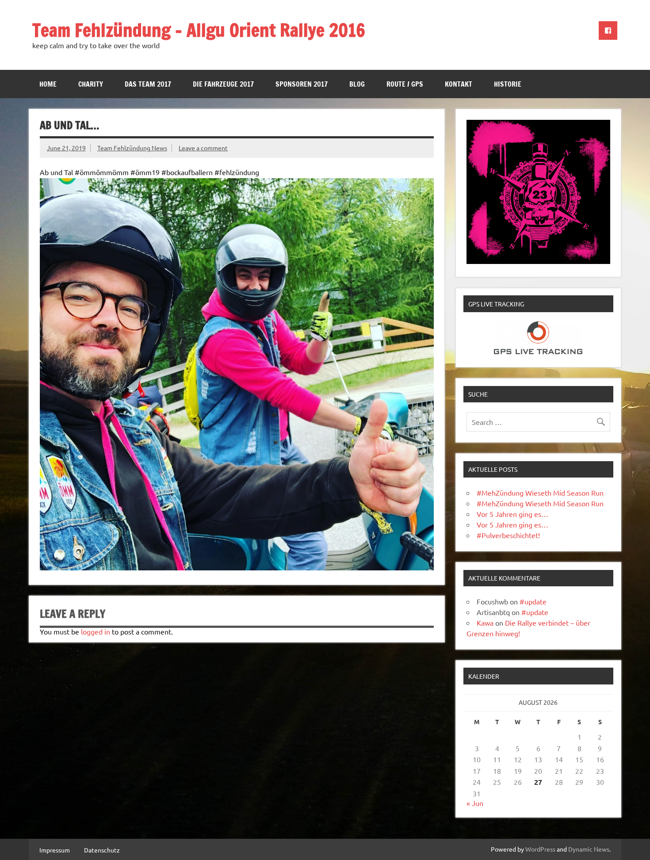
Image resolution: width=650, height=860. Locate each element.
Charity (90, 84)
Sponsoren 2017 (301, 84)
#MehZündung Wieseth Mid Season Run (540, 492)
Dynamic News (588, 849)
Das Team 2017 (148, 84)
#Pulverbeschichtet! (508, 535)
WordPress (540, 849)
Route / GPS (404, 84)
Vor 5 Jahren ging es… (512, 513)
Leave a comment (203, 148)
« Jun (474, 803)
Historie (507, 84)
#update (533, 601)
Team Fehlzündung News (132, 148)
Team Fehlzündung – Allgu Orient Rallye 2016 (198, 29)
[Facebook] (608, 30)
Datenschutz (102, 850)
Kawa (485, 622)
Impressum (54, 850)
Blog (357, 84)
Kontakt (458, 84)
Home (48, 84)
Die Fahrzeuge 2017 (223, 84)
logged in (95, 631)
